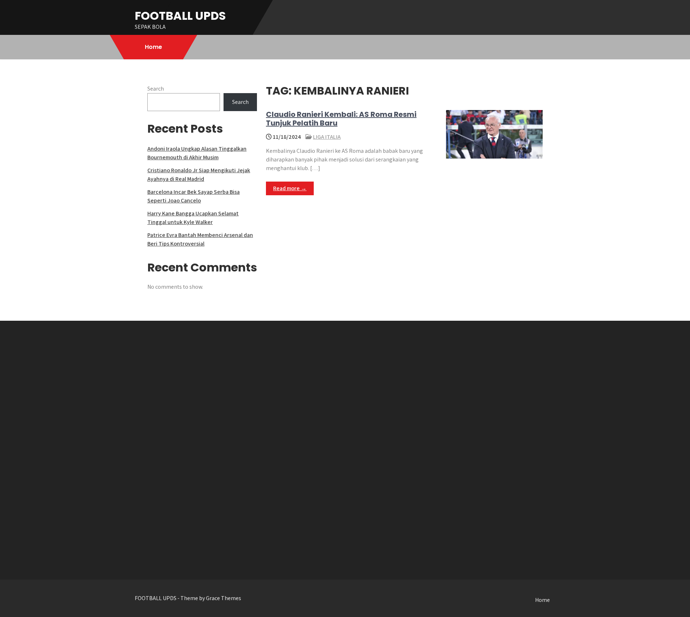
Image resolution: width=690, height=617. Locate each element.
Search (155, 88)
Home (153, 47)
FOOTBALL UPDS (180, 16)
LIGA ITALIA (327, 137)
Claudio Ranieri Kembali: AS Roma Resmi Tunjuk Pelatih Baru (341, 118)
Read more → (290, 188)
